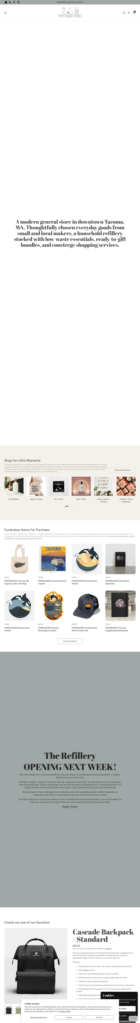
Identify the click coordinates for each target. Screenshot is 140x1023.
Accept (69, 1017)
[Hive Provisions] (70, 12)
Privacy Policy (65, 1011)
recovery (67, 534)
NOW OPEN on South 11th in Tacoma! (70, 2)
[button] (124, 12)
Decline (99, 1017)
